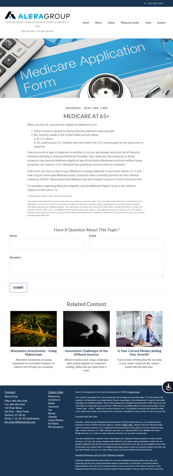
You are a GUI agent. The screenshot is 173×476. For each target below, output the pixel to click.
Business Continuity (116, 455)
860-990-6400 (155, 3)
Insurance (53, 406)
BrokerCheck (134, 392)
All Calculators (55, 427)
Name (13, 236)
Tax (50, 410)
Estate (51, 403)
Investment (54, 399)
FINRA (124, 424)
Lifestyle (52, 416)
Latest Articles (55, 420)
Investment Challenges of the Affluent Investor (86, 352)
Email (92, 236)
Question (15, 257)
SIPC (130, 424)
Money (51, 413)
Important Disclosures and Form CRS (90, 455)
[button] (98, 22)
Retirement (54, 396)
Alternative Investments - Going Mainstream (33, 352)
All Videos (53, 423)
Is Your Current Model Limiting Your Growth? (139, 352)
